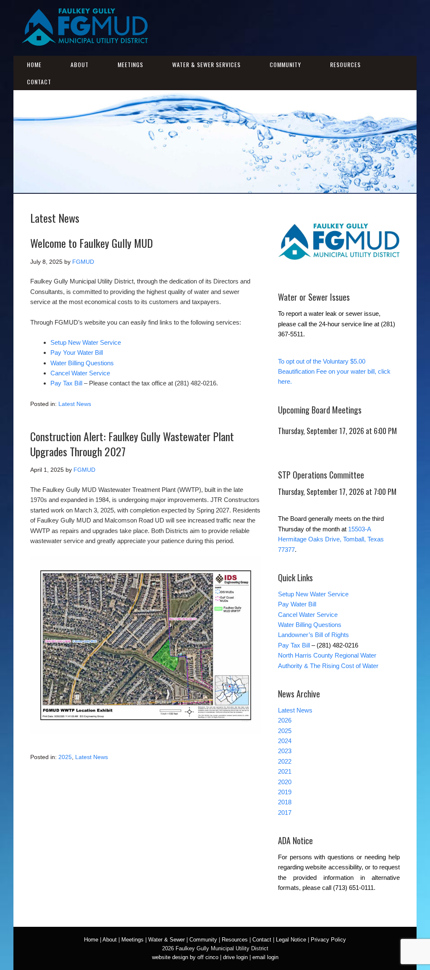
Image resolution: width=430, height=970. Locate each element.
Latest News (74, 403)
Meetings (130, 64)
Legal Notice (291, 939)
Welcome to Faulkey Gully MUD (91, 243)
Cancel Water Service (80, 373)
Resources (345, 64)
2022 (284, 761)
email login (265, 957)
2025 (65, 757)
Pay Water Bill (297, 604)
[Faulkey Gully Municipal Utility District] (85, 40)
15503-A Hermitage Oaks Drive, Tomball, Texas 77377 (331, 539)
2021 (284, 771)
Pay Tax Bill (66, 383)
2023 (284, 750)
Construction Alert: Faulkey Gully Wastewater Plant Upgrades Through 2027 (132, 444)
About (80, 64)
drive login (235, 957)
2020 (284, 781)
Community (285, 64)
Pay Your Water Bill (76, 352)
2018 (284, 802)
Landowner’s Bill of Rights (313, 634)
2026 (284, 720)
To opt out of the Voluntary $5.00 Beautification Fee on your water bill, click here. (334, 371)
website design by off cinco (185, 957)
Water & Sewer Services (206, 64)
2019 (284, 792)
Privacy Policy (328, 939)
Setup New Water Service (85, 342)
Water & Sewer (166, 939)
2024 (284, 740)
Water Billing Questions (82, 363)
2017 (284, 812)
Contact (39, 81)
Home (34, 64)
